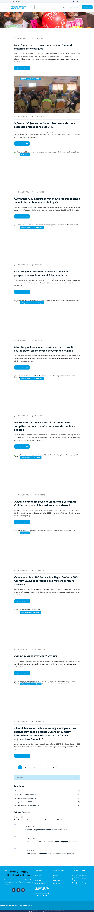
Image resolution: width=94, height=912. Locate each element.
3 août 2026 (38, 340)
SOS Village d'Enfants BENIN (30, 79)
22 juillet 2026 (39, 570)
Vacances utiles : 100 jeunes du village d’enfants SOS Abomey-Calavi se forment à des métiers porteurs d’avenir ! (45, 581)
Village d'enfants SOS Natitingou (32, 227)
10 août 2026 (39, 192)
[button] (70, 905)
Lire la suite (21, 68)
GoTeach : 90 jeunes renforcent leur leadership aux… (46, 829)
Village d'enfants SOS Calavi (30, 457)
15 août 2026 (39, 116)
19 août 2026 (39, 38)
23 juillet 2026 (39, 495)
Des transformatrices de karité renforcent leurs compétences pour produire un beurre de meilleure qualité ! (44, 426)
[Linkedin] (16, 1)
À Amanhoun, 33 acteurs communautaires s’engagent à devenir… (51, 841)
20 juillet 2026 (39, 721)
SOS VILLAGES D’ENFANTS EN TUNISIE (55, 911)
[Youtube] (19, 1)
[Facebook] (14, 1)
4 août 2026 (38, 265)
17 (48, 767)
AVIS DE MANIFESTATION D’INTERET (35, 656)
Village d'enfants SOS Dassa (25, 802)
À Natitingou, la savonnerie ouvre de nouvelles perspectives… (50, 853)
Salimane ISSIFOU (22, 38)
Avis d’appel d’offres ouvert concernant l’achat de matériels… (39, 820)
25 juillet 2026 (39, 416)
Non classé (24, 154)
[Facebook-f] (14, 890)
